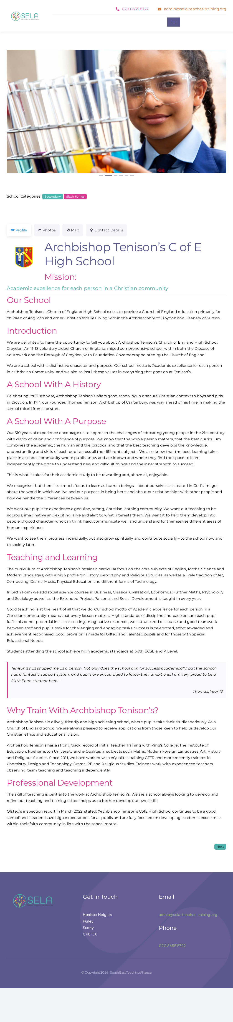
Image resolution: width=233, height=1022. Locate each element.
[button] (23, 113)
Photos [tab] (49, 230)
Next (220, 846)
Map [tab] (75, 230)
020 (163, 945)
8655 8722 (176, 945)
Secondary (53, 196)
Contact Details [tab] (108, 230)
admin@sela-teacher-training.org (188, 914)
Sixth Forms (75, 196)
